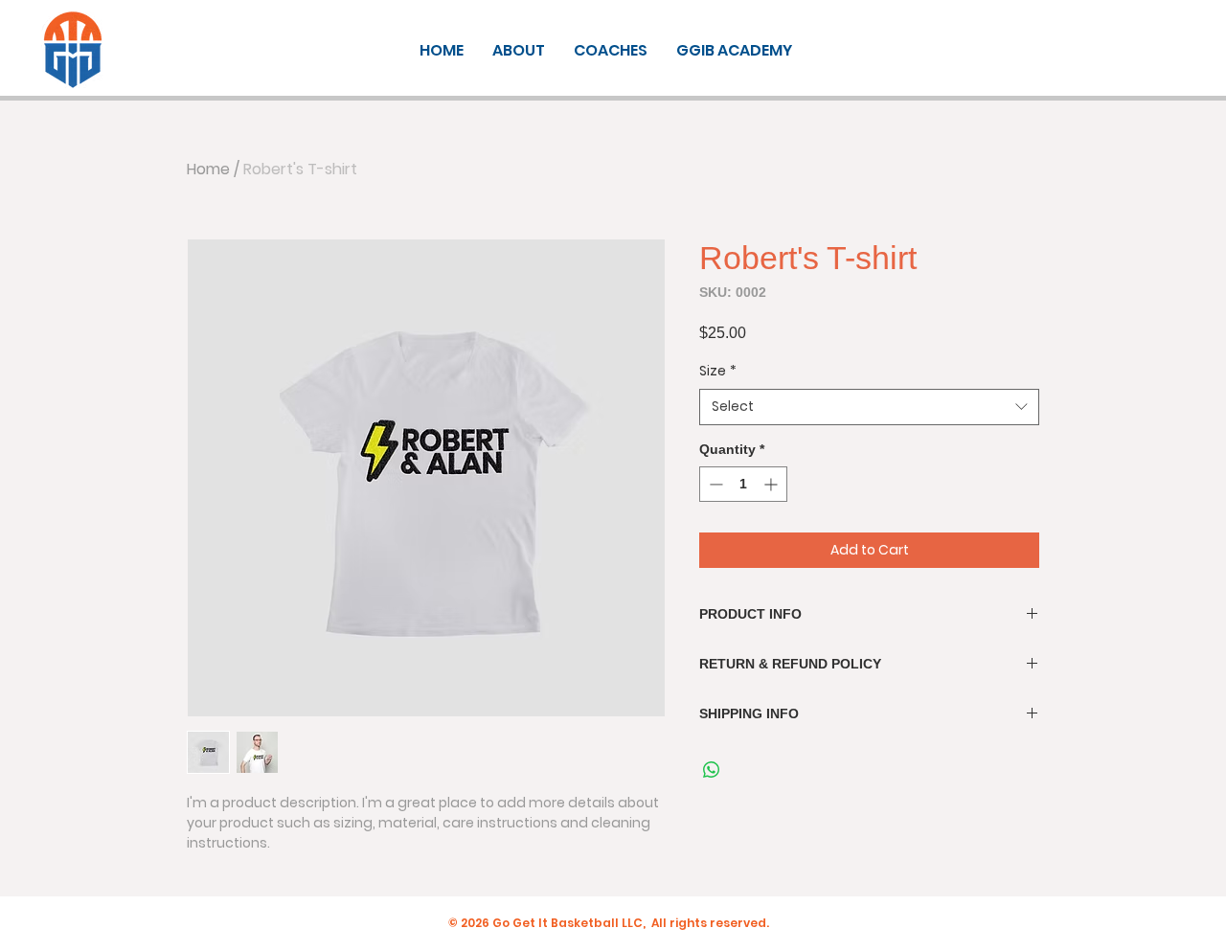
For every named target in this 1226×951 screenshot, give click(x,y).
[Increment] (772, 484)
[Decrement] (714, 484)
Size (718, 371)
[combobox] (869, 407)
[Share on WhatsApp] (711, 770)
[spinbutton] (743, 484)
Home (208, 169)
